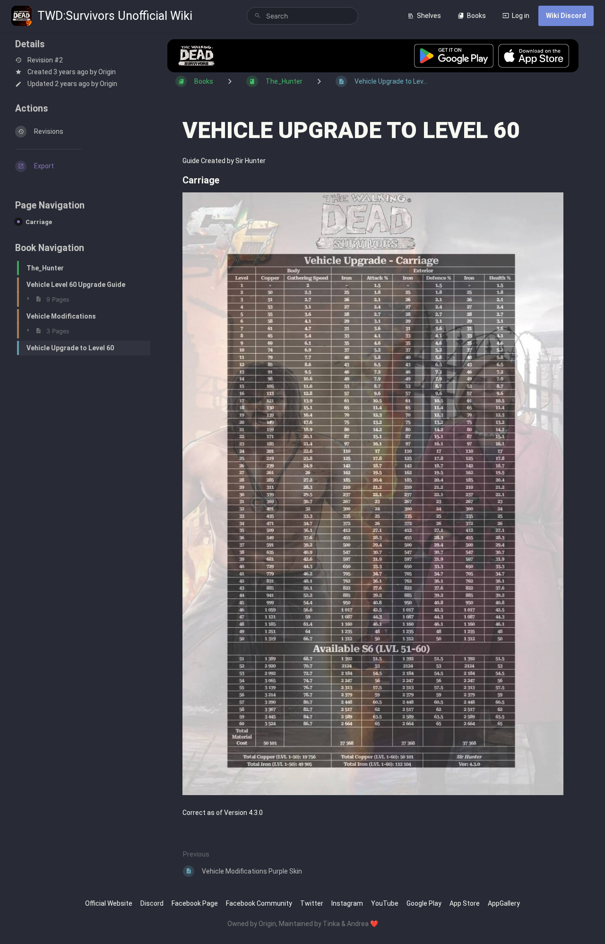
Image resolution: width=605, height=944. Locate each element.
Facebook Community (259, 903)
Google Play (423, 903)
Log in (520, 15)
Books (476, 15)
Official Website (108, 903)
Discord (152, 903)
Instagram (347, 903)
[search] (303, 16)
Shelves (429, 15)
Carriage (39, 221)
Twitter (311, 903)
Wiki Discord (566, 15)
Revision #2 (45, 60)
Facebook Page (195, 903)
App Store (464, 903)
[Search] (257, 16)
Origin (107, 72)
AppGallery (504, 903)
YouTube (384, 903)
